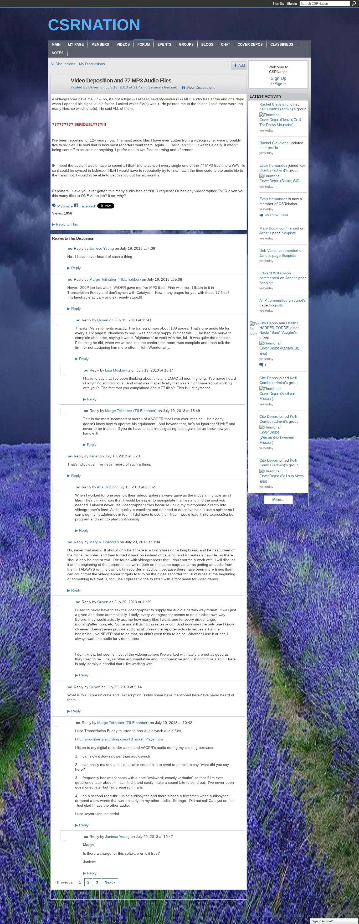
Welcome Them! (276, 215)
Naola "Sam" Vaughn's (278, 332)
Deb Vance (268, 250)
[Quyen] (59, 92)
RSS (55, 894)
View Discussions (201, 87)
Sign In (292, 4)
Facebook (87, 206)
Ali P (263, 300)
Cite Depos (268, 323)
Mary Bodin (268, 228)
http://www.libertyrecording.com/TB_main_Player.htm (119, 739)
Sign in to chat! (322, 921)
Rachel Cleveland (274, 104)
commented (289, 228)
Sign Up (278, 4)
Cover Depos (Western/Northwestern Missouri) (276, 437)
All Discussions (62, 64)
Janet (94, 456)
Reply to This (65, 224)
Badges (240, 915)
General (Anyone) (162, 87)
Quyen (93, 87)
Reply (74, 268)
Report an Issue (265, 915)
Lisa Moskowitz (117, 370)
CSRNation (94, 25)
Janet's (265, 233)
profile (273, 147)
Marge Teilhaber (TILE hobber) (115, 280)
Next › (110, 882)
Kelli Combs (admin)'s (277, 109)
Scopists (289, 233)
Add (241, 65)
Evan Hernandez (273, 165)
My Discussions (92, 64)
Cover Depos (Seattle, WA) (279, 181)
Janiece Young (101, 248)
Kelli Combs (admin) (99, 915)
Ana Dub (104, 487)
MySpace (65, 206)
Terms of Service (297, 915)
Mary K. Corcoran (104, 542)
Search (354, 3)
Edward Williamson (275, 273)
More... (278, 500)
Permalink (70, 248)
